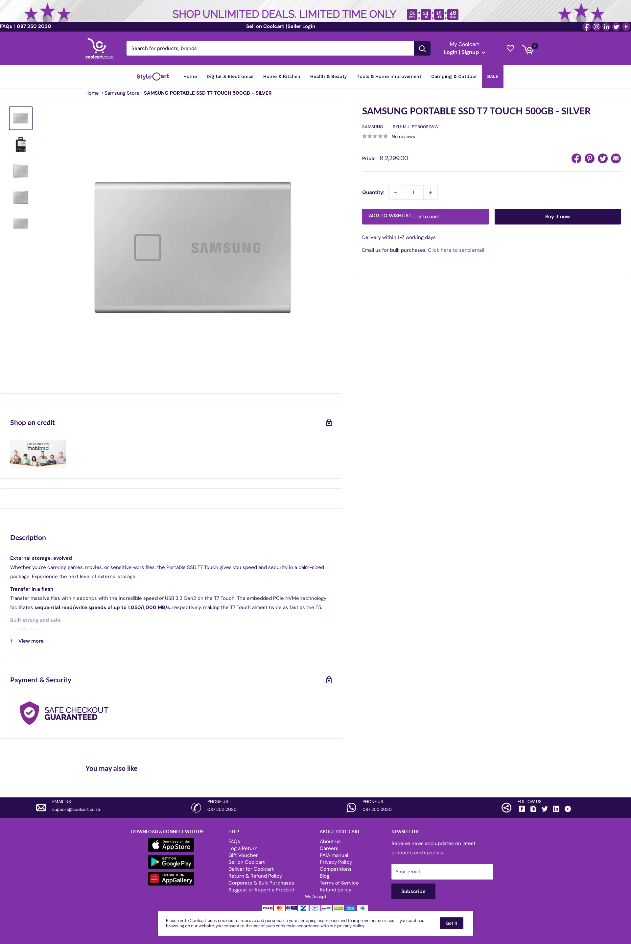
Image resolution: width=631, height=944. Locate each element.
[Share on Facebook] (576, 158)
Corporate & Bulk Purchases (261, 883)
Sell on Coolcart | (266, 26)
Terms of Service (339, 883)
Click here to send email (456, 250)
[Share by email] (616, 158)
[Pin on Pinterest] (590, 158)
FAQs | (7, 26)
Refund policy (335, 889)
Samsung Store (122, 93)
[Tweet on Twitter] (603, 158)
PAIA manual (334, 855)
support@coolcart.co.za (76, 809)
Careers (329, 848)
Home (92, 93)
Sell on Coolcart (246, 862)
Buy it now (557, 216)
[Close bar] (627, 4)
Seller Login (301, 26)
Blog (324, 876)
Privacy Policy (336, 862)
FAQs (234, 841)
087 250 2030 (33, 26)
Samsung (372, 127)
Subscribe (413, 891)
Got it (451, 923)
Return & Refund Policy (255, 876)
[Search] (422, 48)
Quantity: (373, 192)
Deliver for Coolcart (251, 869)
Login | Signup (462, 52)
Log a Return (243, 848)
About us (330, 841)
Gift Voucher (243, 855)
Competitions (336, 869)
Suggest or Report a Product (261, 889)
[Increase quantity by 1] (430, 192)
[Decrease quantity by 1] (396, 192)
